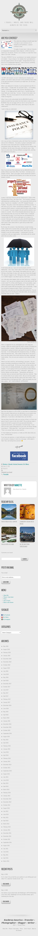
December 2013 (7, 764)
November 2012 (7, 802)
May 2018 (5, 677)
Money (27, 464)
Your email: (4, 572)
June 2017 (6, 690)
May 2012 (5, 817)
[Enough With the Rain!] (9, 534)
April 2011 (5, 858)
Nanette (5, 468)
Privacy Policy (21, 925)
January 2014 (6, 761)
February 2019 (7, 652)
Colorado (10, 464)
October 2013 (6, 767)
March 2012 (6, 823)
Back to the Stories (8, 602)
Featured (15, 464)
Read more (6, 884)
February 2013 (7, 792)
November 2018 (7, 662)
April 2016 (5, 714)
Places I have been (8, 597)
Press (5, 599)
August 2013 (6, 774)
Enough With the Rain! (7, 544)
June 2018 (6, 674)
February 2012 (7, 827)
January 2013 (6, 795)
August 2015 (6, 736)
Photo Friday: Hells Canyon (9, 521)
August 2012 (6, 808)
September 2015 (7, 733)
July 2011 (5, 848)
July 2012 (5, 811)
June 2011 (5, 851)
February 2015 (7, 746)
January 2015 (6, 749)
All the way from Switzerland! (24, 545)
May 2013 (5, 783)
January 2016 (6, 721)
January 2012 (6, 830)
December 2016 (7, 705)
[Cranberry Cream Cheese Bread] (28, 512)
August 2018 (6, 668)
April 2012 (5, 820)
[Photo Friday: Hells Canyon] (9, 512)
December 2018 (7, 658)
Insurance (20, 464)
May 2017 (5, 693)
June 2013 (6, 780)
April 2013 (5, 786)
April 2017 (5, 696)
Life (24, 464)
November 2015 (7, 727)
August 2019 (6, 649)
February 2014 (7, 758)
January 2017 (6, 702)
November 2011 (7, 836)
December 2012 (7, 799)
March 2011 (6, 861)
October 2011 (6, 839)
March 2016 (6, 718)
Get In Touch (7, 600)
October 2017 (6, 686)
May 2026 (5, 646)
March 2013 (6, 789)
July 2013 (5, 777)
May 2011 (5, 855)
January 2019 (6, 655)
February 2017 (7, 699)
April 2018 (5, 680)
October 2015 (6, 730)
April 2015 (5, 742)
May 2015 (5, 739)
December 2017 (7, 683)
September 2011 (7, 842)
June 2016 (6, 708)
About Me (6, 595)
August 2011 (6, 845)
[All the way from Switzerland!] (28, 534)
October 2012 (6, 805)
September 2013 (7, 771)
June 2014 (6, 752)
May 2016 (5, 711)
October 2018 (6, 665)
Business (5, 464)
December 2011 (7, 833)
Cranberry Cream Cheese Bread (27, 522)
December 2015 (7, 724)
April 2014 (5, 755)
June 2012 (6, 814)
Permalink (5, 474)
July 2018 (5, 671)
